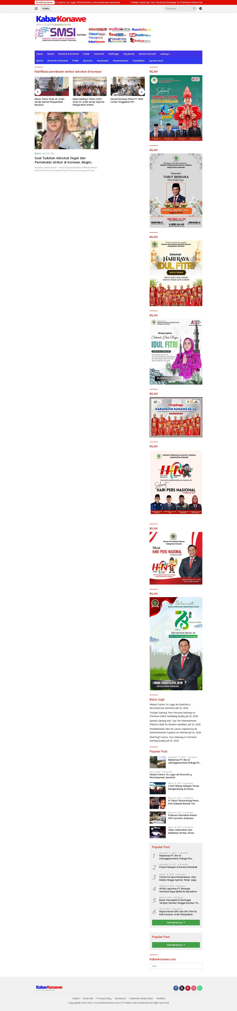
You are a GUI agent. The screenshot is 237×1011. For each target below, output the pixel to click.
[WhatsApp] (199, 988)
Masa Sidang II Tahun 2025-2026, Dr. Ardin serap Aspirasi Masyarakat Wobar (50, 102)
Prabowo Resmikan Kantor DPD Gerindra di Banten (182, 817)
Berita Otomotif (147, 53)
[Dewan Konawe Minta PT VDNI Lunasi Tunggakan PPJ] (90, 86)
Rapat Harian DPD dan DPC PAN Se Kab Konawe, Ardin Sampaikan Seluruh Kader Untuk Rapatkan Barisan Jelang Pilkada (178, 913)
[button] (194, 8)
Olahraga (113, 53)
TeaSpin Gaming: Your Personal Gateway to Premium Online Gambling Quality (139, 2)
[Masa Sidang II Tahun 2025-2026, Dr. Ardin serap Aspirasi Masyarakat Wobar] (52, 86)
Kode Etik (88, 998)
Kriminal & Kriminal (68, 53)
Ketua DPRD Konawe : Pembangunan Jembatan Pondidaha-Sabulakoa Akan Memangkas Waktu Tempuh (126, 102)
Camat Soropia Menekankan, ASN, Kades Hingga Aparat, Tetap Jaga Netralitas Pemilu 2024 (177, 878)
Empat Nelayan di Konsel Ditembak (178, 867)
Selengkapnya (175, 922)
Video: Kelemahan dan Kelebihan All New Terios (181, 831)
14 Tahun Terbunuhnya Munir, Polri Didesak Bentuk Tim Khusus (183, 802)
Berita (50, 53)
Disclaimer (120, 998)
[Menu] (37, 8)
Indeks (46, 8)
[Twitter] (181, 988)
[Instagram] (193, 988)
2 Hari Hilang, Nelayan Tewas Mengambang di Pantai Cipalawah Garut (183, 787)
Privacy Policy (104, 998)
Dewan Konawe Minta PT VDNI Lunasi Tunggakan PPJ (89, 100)
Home (40, 53)
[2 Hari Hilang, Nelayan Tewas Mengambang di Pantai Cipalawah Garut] (158, 788)
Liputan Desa (156, 60)
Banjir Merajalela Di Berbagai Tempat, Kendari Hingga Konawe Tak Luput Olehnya (179, 901)
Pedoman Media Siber (141, 998)
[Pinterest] (187, 988)
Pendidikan (139, 60)
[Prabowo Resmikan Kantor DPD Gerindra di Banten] (158, 818)
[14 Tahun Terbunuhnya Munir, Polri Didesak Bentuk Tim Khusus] (158, 803)
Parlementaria (120, 60)
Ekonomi (88, 60)
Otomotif (99, 53)
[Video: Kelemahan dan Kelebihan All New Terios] (158, 832)
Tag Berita (128, 53)
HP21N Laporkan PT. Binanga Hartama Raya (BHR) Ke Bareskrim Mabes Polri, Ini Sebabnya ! (178, 890)
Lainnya (164, 53)
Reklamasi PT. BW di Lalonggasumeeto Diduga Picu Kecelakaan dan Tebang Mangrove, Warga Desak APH (184, 761)
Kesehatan (103, 60)
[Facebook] (175, 988)
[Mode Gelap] (200, 8)
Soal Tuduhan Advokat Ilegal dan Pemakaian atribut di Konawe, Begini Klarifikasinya (63, 162)
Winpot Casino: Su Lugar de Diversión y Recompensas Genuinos (171, 776)
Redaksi (161, 998)
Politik (86, 53)
